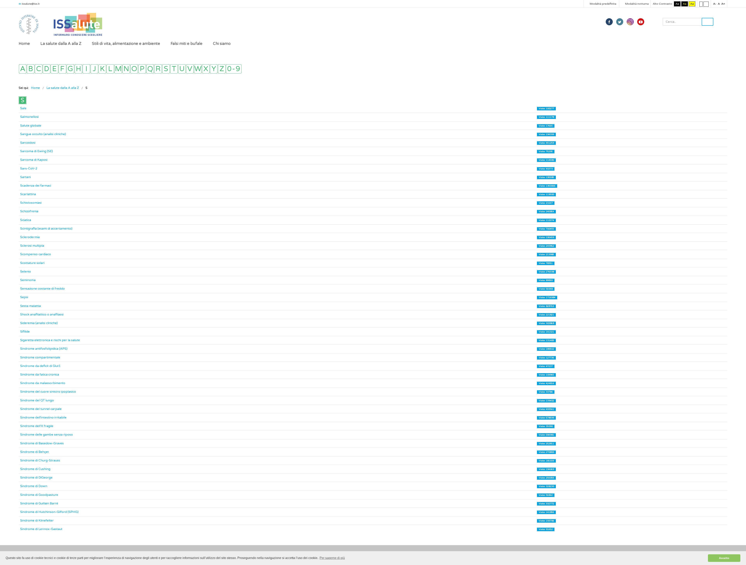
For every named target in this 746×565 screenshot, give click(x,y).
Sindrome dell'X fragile (36, 426)
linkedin (630, 22)
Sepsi (24, 297)
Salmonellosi (29, 117)
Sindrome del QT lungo (37, 400)
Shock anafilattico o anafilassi (42, 314)
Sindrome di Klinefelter (37, 520)
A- (714, 3)
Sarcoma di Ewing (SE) (36, 151)
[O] (134, 69)
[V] (190, 69)
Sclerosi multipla (32, 246)
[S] (166, 69)
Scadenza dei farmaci (35, 186)
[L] (110, 69)
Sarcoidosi (27, 143)
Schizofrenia (29, 211)
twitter (620, 22)
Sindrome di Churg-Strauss (40, 460)
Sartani (25, 177)
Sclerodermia (30, 237)
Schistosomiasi (31, 203)
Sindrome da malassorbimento (42, 383)
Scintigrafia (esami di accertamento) (46, 229)
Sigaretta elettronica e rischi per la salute (50, 340)
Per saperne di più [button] (332, 558)
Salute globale (30, 125)
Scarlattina (28, 194)
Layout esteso (706, 3)
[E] (54, 69)
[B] (31, 69)
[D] (47, 69)
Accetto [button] (724, 558)
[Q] (150, 69)
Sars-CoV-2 (28, 168)
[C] (39, 69)
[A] (23, 69)
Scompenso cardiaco (35, 254)
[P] (142, 69)
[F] (62, 69)
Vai (707, 22)
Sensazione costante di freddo (42, 289)
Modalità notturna (636, 3)
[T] (174, 69)
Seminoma (28, 280)
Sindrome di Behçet (34, 452)
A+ (723, 3)
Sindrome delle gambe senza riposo (46, 435)
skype (641, 22)
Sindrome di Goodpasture (39, 495)
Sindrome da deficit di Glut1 (40, 366)
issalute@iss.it (31, 3)
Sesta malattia (30, 306)
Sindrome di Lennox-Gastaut (41, 529)
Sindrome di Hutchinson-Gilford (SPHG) (49, 512)
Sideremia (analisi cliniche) (39, 323)
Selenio (25, 271)
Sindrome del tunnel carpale (41, 409)
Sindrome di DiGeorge (36, 477)
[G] (70, 69)
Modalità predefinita (602, 3)
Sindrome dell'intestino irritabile (43, 417)
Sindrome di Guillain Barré (39, 503)
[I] (86, 69)
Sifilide (25, 332)
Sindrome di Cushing (35, 469)
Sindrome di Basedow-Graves (42, 443)
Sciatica (25, 220)
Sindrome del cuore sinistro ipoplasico (48, 392)
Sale (23, 108)
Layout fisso (701, 3)
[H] (78, 69)
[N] (126, 69)
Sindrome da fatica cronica (39, 374)
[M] (118, 69)
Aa (677, 3)
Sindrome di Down (33, 486)
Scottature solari (32, 263)
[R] (158, 69)
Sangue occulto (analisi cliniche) (43, 134)
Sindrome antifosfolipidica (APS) (43, 349)
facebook (609, 22)
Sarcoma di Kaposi (33, 160)
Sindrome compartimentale (40, 357)
